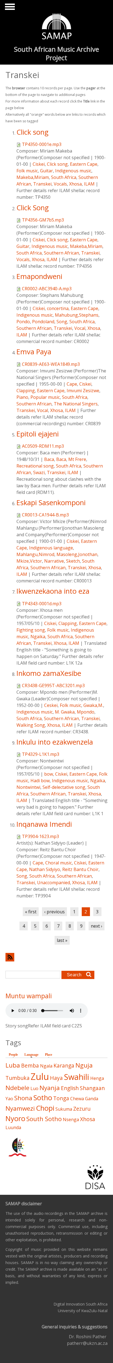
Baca (49, 459)
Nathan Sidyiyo (44, 869)
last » (62, 940)
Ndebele (17, 1087)
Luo (34, 1088)
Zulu (40, 1076)
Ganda (91, 1099)
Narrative (54, 561)
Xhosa (75, 184)
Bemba (30, 1065)
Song (61, 322)
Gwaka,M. (93, 705)
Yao (9, 1099)
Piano (22, 397)
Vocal (79, 328)
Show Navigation (9, 8)
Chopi (45, 1108)
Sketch (73, 561)
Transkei (42, 184)
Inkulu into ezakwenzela (54, 742)
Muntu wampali (28, 995)
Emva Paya (33, 351)
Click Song (32, 207)
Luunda (13, 1127)
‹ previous (54, 912)
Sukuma (63, 1109)
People (13, 1055)
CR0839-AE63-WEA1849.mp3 (51, 364)
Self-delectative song (64, 787)
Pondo (23, 322)
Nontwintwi (28, 787)
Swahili (76, 1076)
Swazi (39, 472)
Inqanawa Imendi (44, 824)
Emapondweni (39, 276)
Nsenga (71, 1119)
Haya (56, 1078)
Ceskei (51, 705)
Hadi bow (40, 781)
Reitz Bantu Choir (80, 869)
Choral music (58, 863)
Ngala (46, 1066)
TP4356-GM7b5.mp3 (43, 220)
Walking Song (30, 725)
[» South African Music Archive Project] (56, 27)
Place (48, 1055)
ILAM (89, 184)
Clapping (25, 391)
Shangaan (92, 1088)
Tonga (61, 1098)
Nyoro (15, 1118)
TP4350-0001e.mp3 (41, 144)
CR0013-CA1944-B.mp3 (45, 515)
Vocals (60, 184)
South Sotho (44, 1119)
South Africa (63, 177)
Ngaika (37, 637)
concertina (58, 308)
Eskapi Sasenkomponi (51, 502)
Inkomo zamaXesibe (48, 673)
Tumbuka (17, 1078)
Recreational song (35, 466)
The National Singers (76, 404)
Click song (32, 132)
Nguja (84, 1065)
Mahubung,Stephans (76, 315)
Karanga (63, 1065)
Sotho (42, 1097)
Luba (12, 1065)
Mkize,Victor (29, 561)
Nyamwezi (20, 1108)
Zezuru (82, 1108)
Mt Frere (77, 459)
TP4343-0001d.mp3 (41, 604)
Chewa (77, 1099)
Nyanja (49, 1087)
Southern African (61, 253)
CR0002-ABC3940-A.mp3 (47, 289)
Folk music (27, 171)
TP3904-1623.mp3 (40, 836)
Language (32, 1055)
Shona (23, 1098)
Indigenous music (73, 171)
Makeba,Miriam (32, 177)
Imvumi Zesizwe (83, 391)
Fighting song (30, 630)
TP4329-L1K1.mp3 (40, 754)
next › (96, 926)
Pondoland (43, 322)
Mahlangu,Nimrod (35, 554)
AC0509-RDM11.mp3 (43, 446)
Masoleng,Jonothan (76, 554)
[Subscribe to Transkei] (56, 957)
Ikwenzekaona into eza (52, 591)
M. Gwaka (65, 712)
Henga (97, 1078)
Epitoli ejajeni (37, 434)
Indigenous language (51, 548)
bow (48, 774)
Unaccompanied (53, 883)
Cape (72, 384)
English (70, 1088)
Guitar (46, 171)
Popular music (45, 397)
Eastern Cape (83, 164)
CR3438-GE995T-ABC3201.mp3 (53, 685)
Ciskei (39, 164)
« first (30, 912)
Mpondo (85, 712)
